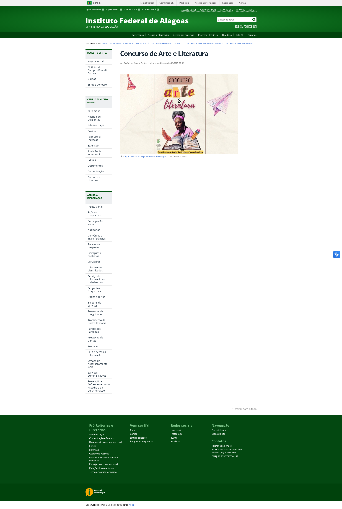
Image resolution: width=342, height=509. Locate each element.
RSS (254, 26)
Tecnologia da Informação (103, 472)
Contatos (252, 35)
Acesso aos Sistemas (183, 35)
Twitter (250, 26)
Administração (97, 434)
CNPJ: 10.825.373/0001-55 (225, 456)
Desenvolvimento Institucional (105, 442)
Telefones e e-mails (222, 445)
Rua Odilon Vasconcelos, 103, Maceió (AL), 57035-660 (227, 451)
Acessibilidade (189, 9)
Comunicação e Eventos (102, 438)
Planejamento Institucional (103, 464)
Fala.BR (239, 35)
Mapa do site (226, 9)
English (251, 9)
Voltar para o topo (245, 409)
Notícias (148, 43)
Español (240, 9)
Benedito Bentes (134, 43)
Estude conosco (138, 437)
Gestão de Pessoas (99, 453)
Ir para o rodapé (150, 9)
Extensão (94, 449)
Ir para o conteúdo (95, 9)
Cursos (133, 430)
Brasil (96, 2)
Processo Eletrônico (208, 35)
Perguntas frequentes (141, 441)
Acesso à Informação (158, 35)
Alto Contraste (208, 9)
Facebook (237, 26)
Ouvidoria (227, 35)
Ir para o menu (113, 9)
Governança (138, 35)
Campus (120, 43)
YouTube (241, 26)
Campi (133, 433)
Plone (131, 504)
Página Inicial (108, 43)
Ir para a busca (131, 9)
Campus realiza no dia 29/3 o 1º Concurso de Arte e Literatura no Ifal (188, 43)
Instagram (246, 26)
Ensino (92, 446)
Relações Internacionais (101, 468)
